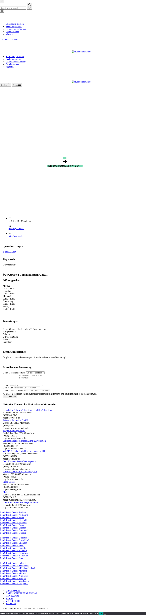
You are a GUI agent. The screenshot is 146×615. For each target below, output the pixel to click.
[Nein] (105, 614)
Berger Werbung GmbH (14, 430)
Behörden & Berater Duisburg (13, 537)
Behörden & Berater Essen (12, 545)
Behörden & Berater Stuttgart (13, 578)
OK (101, 613)
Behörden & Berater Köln (11, 558)
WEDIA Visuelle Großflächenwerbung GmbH (24, 451)
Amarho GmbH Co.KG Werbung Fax (20, 471)
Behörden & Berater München (13, 571)
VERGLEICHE (13, 601)
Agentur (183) (9, 251)
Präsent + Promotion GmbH (15, 420)
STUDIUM (11, 603)
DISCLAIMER (13, 590)
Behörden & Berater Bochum (13, 522)
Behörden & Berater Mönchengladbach (18, 568)
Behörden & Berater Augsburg (14, 515)
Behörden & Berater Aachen (13, 512)
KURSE (9, 598)
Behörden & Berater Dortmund (14, 530)
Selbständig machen (15, 56)
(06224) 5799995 (16, 228)
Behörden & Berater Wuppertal (14, 583)
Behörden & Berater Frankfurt (13, 548)
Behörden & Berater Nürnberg (14, 576)
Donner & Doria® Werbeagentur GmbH (21, 502)
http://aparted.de (16, 236)
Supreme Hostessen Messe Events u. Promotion (24, 441)
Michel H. (7, 492)
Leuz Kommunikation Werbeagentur (19, 461)
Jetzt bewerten (10, 397)
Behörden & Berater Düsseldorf (14, 540)
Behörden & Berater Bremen (13, 528)
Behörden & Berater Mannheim (14, 565)
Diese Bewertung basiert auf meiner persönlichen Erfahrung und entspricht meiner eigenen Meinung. (51, 394)
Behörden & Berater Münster (13, 573)
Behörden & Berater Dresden (13, 533)
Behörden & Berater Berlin (12, 517)
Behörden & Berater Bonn (12, 525)
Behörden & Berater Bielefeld (13, 520)
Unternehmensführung (16, 61)
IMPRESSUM (12, 596)
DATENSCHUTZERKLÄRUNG (21, 593)
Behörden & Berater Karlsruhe (14, 555)
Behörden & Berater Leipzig (13, 563)
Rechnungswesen (14, 59)
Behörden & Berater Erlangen (13, 543)
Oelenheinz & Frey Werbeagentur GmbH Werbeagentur (28, 410)
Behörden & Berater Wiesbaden (14, 581)
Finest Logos (9, 482)
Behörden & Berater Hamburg (13, 550)
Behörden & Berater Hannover (14, 553)
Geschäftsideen (12, 64)
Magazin (10, 67)
